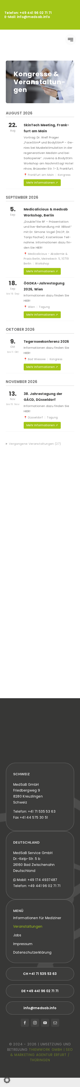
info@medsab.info (33, 17)
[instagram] (35, 1023)
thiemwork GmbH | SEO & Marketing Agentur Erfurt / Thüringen (41, 1054)
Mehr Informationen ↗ (42, 183)
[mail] (55, 1023)
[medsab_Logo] (22, 35)
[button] (7, 1080)
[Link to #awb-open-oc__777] (70, 39)
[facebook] (25, 1023)
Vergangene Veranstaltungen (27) (35, 444)
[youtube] (45, 1023)
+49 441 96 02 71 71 (36, 12)
